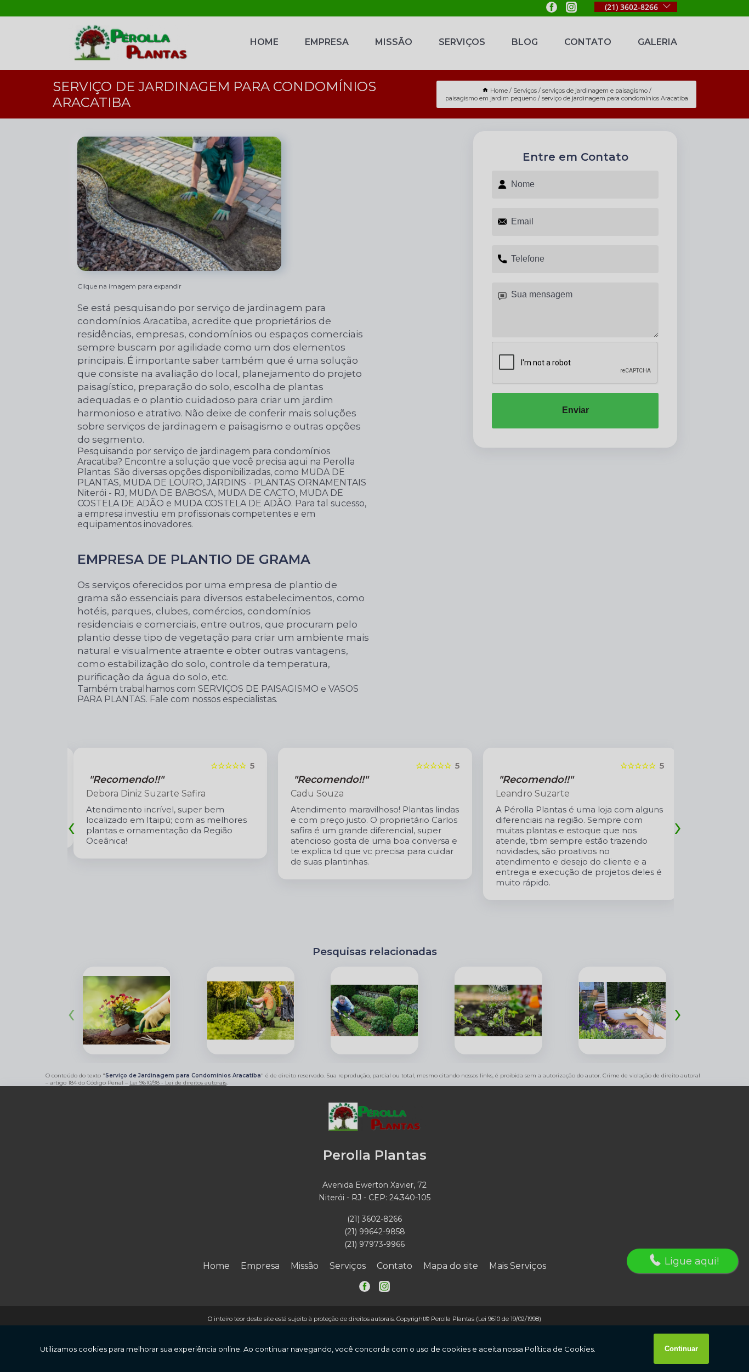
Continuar (681, 1349)
